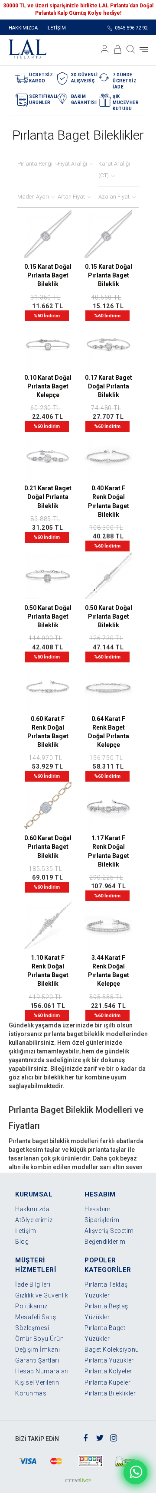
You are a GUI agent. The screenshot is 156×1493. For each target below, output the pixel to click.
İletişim (25, 1230)
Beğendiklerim (105, 1241)
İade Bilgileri (32, 1284)
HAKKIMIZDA (23, 28)
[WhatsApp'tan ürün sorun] (135, 1472)
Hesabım (97, 1209)
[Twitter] (100, 1437)
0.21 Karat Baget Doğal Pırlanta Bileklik (48, 497)
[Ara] (130, 49)
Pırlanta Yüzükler (109, 1360)
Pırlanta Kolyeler (108, 1371)
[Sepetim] (117, 49)
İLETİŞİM (56, 28)
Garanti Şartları (37, 1360)
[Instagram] (113, 1437)
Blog (22, 1241)
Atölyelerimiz (34, 1219)
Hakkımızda (32, 1209)
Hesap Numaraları (41, 1371)
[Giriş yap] (104, 49)
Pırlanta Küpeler (107, 1382)
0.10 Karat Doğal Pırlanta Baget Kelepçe (48, 386)
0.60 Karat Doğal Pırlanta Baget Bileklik (48, 847)
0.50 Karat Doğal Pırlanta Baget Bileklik (48, 616)
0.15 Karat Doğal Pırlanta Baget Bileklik (48, 275)
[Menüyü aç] (143, 49)
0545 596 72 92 (131, 28)
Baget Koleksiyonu (111, 1349)
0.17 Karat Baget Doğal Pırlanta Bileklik (108, 386)
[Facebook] (86, 1437)
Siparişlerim (101, 1219)
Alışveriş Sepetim (109, 1230)
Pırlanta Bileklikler (110, 1393)
